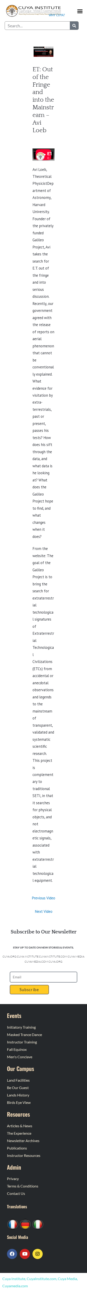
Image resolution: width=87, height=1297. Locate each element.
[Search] (74, 26)
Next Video (43, 911)
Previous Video (43, 898)
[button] (80, 11)
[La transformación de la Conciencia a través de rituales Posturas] (38, 1223)
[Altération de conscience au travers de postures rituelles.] (13, 1223)
